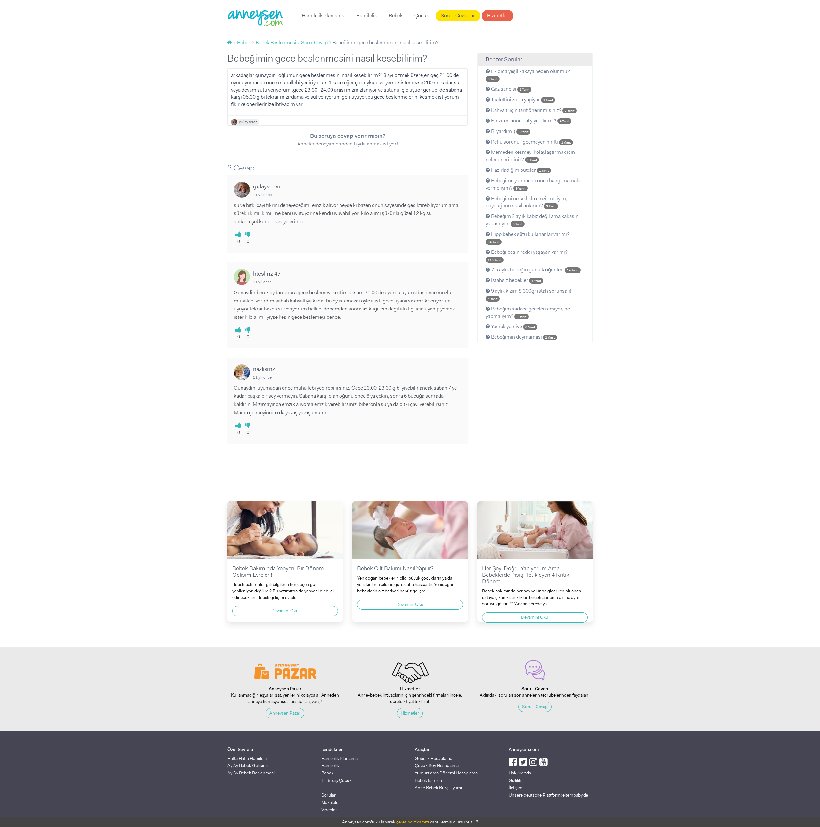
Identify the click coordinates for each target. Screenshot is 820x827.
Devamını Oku (285, 611)
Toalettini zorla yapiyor (521, 99)
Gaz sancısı (509, 89)
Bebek (396, 15)
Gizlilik (515, 780)
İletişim (515, 787)
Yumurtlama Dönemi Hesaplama (446, 773)
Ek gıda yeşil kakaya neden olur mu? (529, 74)
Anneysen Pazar (284, 713)
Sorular (328, 795)
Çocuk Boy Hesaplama (437, 765)
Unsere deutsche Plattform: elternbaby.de (548, 795)
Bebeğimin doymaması (522, 337)
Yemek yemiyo (512, 326)
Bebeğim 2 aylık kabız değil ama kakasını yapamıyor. (533, 220)
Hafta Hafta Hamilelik (247, 758)
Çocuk (421, 15)
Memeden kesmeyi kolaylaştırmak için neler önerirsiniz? (530, 156)
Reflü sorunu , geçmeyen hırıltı (530, 141)
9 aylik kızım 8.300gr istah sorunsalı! (529, 294)
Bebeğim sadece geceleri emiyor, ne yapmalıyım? (528, 312)
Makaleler (330, 802)
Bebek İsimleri (428, 780)
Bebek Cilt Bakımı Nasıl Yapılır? (395, 568)
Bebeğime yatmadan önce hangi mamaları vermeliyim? (535, 184)
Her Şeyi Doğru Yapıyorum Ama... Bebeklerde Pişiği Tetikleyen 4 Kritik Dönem (525, 575)
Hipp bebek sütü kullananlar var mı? (529, 237)
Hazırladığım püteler (519, 170)
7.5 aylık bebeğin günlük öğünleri (534, 269)
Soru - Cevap (535, 706)
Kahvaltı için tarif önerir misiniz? (532, 110)
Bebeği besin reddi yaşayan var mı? (528, 255)
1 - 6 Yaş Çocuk (336, 780)
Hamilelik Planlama (323, 15)
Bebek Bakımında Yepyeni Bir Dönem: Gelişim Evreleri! (278, 572)
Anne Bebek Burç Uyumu (439, 787)
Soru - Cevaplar (458, 15)
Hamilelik (366, 15)
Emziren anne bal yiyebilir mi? (529, 120)
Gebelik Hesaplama (433, 758)
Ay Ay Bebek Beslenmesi (251, 773)
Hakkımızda (520, 773)
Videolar (329, 810)
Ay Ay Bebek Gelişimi (247, 765)
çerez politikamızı (412, 822)
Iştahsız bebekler (515, 280)
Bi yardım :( (509, 131)
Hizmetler (497, 15)
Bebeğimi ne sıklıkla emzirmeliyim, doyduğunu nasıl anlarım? (526, 202)
